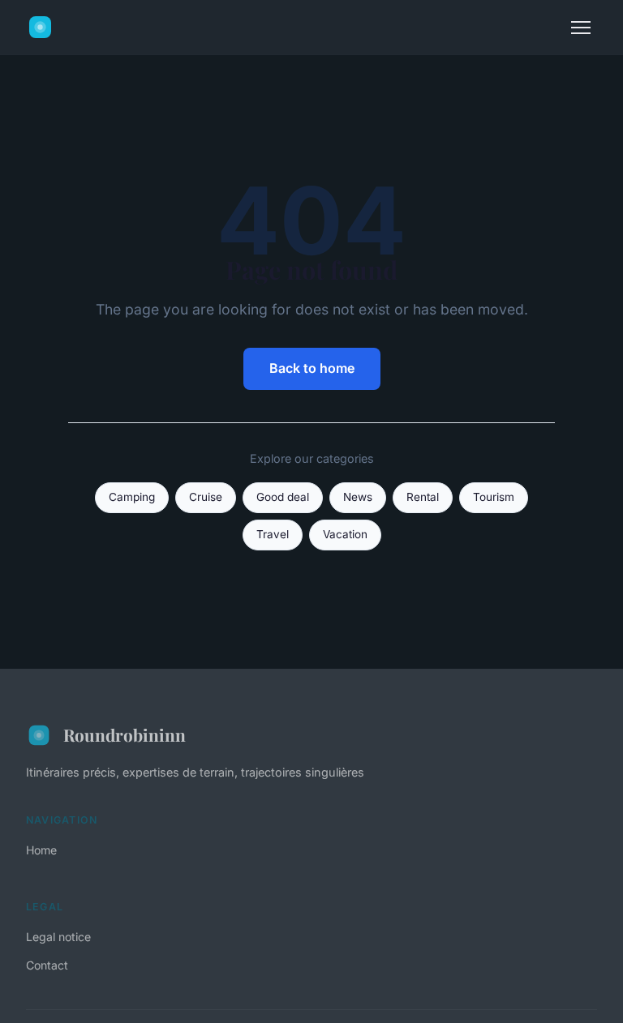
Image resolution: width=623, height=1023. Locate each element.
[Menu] (581, 28)
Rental (422, 496)
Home (41, 850)
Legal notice (58, 937)
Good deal (282, 496)
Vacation (345, 534)
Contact (47, 965)
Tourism (493, 496)
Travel (272, 534)
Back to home (311, 368)
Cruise (205, 496)
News (357, 496)
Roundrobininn (124, 734)
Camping (132, 496)
